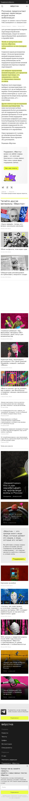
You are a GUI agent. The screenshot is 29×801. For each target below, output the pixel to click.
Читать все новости (7, 446)
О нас (4, 756)
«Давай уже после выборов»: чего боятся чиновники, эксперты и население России (14, 665)
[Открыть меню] (26, 6)
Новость (14, 26)
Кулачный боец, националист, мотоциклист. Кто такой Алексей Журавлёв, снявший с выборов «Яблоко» (13, 362)
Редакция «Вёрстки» (6, 26)
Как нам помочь (11, 168)
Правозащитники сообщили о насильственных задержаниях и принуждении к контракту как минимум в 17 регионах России (13, 421)
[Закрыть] (27, 2)
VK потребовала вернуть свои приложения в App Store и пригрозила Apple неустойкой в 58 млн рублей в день (14, 438)
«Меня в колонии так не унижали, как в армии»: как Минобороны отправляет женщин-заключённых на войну (14, 391)
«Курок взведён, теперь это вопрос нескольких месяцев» (12, 225)
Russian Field (11, 36)
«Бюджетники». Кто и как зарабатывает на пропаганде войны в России (12, 487)
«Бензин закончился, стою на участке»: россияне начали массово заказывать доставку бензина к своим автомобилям (13, 404)
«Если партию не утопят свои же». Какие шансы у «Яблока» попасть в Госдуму (12, 517)
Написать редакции (9, 760)
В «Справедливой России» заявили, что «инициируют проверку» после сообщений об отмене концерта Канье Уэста (14, 412)
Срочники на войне (8, 583)
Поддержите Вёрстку (7, 2)
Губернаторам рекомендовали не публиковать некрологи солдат (14, 273)
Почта (4, 787)
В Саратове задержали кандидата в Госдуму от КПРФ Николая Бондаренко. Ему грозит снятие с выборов (14, 430)
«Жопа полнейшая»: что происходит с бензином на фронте (12, 692)
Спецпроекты (7, 496)
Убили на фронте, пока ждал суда (14, 249)
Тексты (9, 228)
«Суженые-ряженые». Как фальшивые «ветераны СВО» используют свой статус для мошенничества (12, 333)
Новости (5, 733)
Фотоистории (7, 744)
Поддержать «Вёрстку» (11, 763)
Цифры (4, 740)
